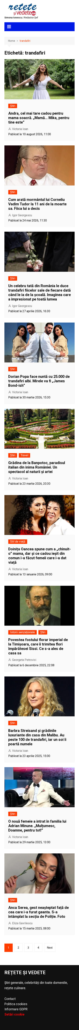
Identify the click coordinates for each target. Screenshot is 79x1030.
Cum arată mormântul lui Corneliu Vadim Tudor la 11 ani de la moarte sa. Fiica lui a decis (37, 204)
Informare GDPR (15, 1009)
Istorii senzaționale (22, 632)
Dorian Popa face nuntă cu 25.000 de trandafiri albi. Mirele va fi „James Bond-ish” (39, 381)
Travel (24, 455)
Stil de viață (17, 541)
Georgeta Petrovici (24, 660)
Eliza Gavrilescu (22, 923)
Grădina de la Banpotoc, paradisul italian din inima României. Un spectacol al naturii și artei (36, 467)
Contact (10, 999)
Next (50, 947)
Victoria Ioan (20, 129)
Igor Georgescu (22, 215)
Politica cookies (15, 1004)
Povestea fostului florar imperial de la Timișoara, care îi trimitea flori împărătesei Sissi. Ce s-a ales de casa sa (38, 646)
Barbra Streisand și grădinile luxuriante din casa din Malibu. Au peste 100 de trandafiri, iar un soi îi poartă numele (37, 737)
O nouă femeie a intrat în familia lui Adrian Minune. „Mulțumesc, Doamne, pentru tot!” (37, 825)
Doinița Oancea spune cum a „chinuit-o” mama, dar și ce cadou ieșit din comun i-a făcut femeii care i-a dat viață (39, 556)
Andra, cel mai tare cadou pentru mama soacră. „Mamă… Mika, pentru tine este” (38, 117)
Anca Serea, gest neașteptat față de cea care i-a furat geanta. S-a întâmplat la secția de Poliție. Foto (38, 912)
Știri (12, 106)
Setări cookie (14, 1014)
